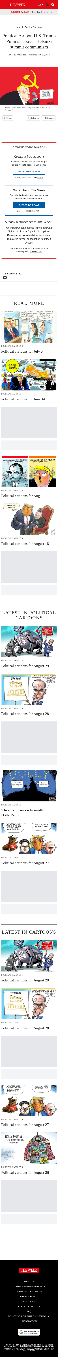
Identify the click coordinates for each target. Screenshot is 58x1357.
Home (17, 27)
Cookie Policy (29, 1301)
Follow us (35, 118)
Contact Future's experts (29, 1286)
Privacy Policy (29, 1296)
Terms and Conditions (29, 1291)
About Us (29, 1281)
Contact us (36, 251)
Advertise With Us (29, 1306)
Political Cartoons (33, 27)
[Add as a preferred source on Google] (29, 1332)
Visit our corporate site (44, 1346)
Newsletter (50, 118)
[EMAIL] (5, 278)
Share (9, 118)
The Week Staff (19, 54)
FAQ (29, 1311)
